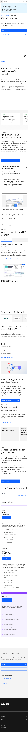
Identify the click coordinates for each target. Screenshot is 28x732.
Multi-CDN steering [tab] (6, 240)
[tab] (6, 318)
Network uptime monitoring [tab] (19, 240)
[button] (23, 1)
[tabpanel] (14, 260)
